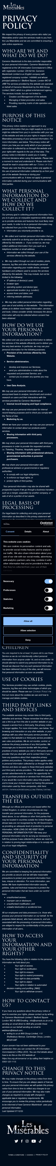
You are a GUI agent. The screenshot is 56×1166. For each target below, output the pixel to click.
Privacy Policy (42, 1155)
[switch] (49, 590)
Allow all (28, 621)
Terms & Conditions (16, 1155)
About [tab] (46, 531)
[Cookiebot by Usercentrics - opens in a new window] (40, 523)
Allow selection (28, 630)
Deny (28, 640)
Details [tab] (28, 531)
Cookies (30, 1155)
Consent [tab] (10, 531)
